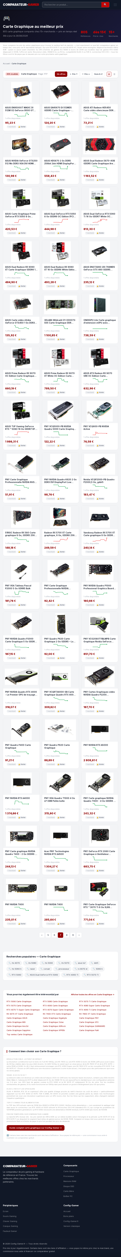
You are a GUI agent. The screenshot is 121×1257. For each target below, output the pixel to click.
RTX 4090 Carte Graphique (55, 1006)
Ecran (5, 1211)
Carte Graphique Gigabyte (55, 1018)
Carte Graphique (71, 1171)
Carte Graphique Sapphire (18, 1030)
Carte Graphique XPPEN (54, 1030)
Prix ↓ (87, 74)
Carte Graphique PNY (89, 1018)
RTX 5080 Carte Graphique (55, 1001)
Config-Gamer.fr (71, 1221)
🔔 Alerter (22, 127)
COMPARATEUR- (21, 5)
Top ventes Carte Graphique (19, 1034)
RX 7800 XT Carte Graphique (92, 1014)
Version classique (71, 1226)
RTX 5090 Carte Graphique (19, 1001)
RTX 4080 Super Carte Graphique (94, 1006)
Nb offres (61, 74)
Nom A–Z (98, 74)
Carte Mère (68, 1191)
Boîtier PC (68, 1196)
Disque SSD (68, 1186)
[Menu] (115, 4)
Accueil (6, 63)
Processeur (68, 1176)
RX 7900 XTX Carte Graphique (57, 1014)
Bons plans (68, 1216)
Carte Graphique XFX (89, 1022)
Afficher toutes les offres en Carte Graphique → (92, 994)
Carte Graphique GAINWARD (92, 1026)
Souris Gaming (9, 1216)
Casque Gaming (10, 1226)
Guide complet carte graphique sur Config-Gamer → (35, 1128)
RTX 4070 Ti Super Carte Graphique (23, 1010)
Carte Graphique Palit (89, 1030)
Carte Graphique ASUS (17, 1018)
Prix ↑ (75, 74)
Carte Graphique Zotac (53, 1022)
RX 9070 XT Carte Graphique (20, 1014)
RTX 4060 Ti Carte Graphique (92, 1010)
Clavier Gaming (10, 1221)
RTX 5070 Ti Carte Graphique (92, 1001)
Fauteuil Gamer (10, 1231)
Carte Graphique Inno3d (17, 1026)
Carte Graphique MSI (16, 1022)
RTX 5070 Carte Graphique (19, 1006)
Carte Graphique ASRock (54, 1026)
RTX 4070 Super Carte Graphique (58, 1010)
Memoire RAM (69, 1181)
